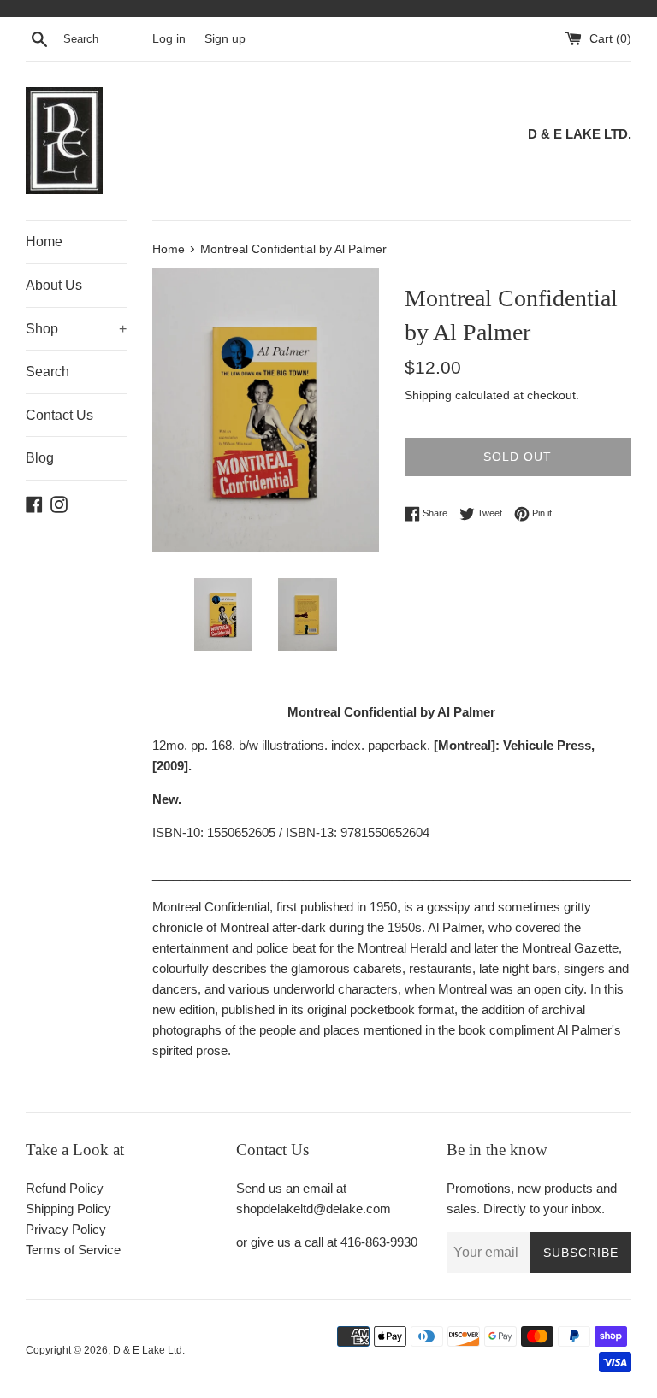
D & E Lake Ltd (147, 1350)
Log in (169, 38)
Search (47, 371)
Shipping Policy (68, 1208)
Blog (40, 458)
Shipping (428, 395)
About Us (54, 285)
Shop (76, 328)
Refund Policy (65, 1188)
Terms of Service (73, 1249)
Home (44, 241)
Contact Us (59, 415)
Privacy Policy (66, 1229)
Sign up (225, 38)
